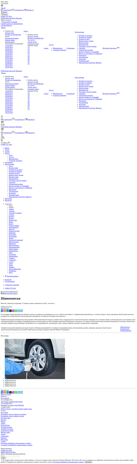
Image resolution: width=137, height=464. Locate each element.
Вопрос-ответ (5, 432)
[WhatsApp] (16, 311)
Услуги (11, 157)
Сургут (11, 262)
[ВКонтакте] (2, 311)
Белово (11, 218)
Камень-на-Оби (14, 231)
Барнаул (11, 216)
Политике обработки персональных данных (68, 462)
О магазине (5, 436)
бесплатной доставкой (9, 22)
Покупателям (13, 168)
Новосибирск (13, 251)
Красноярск (13, 236)
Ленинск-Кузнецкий (16, 240)
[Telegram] (21, 311)
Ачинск (11, 215)
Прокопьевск (13, 256)
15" (29, 51)
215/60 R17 (9, 62)
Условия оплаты (6, 427)
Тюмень (11, 267)
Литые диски (32, 42)
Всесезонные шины (12, 38)
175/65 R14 (9, 45)
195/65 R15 (9, 56)
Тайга (11, 263)
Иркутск (12, 229)
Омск (11, 253)
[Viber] (13, 311)
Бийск (11, 222)
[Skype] (19, 311)
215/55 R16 (9, 60)
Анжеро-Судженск (15, 213)
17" (29, 54)
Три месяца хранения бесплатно (12, 401)
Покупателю (5, 425)
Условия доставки (7, 429)
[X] (10, 311)
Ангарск (12, 211)
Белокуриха (13, 220)
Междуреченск (14, 245)
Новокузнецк (13, 249)
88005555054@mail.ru (10, 293)
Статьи (3, 441)
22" (29, 63)
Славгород (12, 260)
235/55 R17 (9, 65)
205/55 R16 (9, 58)
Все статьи (4, 412)
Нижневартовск (14, 247)
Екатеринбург (13, 227)
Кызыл (11, 238)
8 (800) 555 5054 (6, 16)
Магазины (4, 439)
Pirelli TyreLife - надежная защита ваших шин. (16, 409)
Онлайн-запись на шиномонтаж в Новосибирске (12, 24)
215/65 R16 (9, 53)
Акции (3, 434)
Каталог (3, 420)
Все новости (5, 398)
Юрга (11, 272)
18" (29, 56)
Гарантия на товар (7, 430)
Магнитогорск (14, 242)
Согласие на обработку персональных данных (16, 445)
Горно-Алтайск (14, 225)
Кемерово (12, 233)
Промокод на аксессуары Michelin (12, 405)
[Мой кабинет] (2, 117)
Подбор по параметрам (13, 34)
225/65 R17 (9, 54)
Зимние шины (10, 40)
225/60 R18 (9, 63)
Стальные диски (33, 44)
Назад (11, 155)
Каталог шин (9, 33)
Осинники (12, 254)
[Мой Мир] (7, 311)
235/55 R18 (9, 67)
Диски (3, 423)
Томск (11, 265)
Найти (3, 458)
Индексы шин (5, 418)
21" (29, 62)
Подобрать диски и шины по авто (12, 416)
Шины (3, 421)
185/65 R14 (9, 47)
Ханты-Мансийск (15, 269)
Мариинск (12, 244)
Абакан (11, 209)
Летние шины (10, 42)
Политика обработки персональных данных (16, 443)
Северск (11, 258)
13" (29, 47)
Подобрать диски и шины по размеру (13, 414)
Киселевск (12, 234)
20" (29, 60)
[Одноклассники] (5, 311)
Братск (11, 224)
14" (29, 49)
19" (29, 58)
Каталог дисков (33, 36)
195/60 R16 (9, 51)
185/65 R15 (9, 49)
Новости (4, 438)
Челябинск (12, 271)
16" (29, 53)
